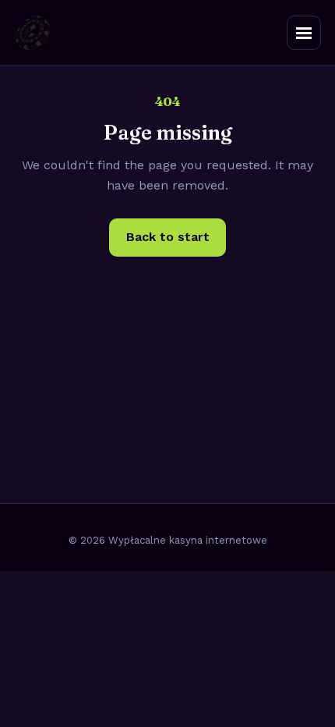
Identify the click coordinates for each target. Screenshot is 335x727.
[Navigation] (304, 33)
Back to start (168, 236)
